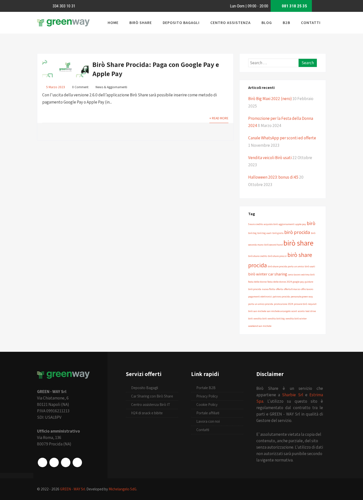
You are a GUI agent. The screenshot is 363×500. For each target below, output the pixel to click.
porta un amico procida (260, 304)
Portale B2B (206, 387)
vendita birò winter (296, 318)
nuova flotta (268, 289)
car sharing (277, 274)
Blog (267, 22)
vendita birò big (276, 318)
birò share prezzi (277, 256)
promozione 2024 (283, 304)
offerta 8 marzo (292, 289)
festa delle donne (257, 281)
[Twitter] (77, 462)
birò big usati (264, 233)
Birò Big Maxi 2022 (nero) (270, 98)
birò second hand (273, 244)
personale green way (302, 296)
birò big (252, 233)
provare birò (300, 304)
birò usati (310, 266)
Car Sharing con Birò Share (152, 396)
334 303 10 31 (63, 5)
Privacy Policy (207, 396)
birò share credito (257, 256)
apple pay (300, 224)
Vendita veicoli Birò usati (270, 157)
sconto (301, 311)
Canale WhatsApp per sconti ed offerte (282, 138)
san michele (259, 311)
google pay (298, 281)
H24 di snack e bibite (147, 413)
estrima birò (308, 274)
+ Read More (218, 118)
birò (311, 223)
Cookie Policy (207, 404)
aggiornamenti (287, 224)
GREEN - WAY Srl (72, 489)
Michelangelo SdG (122, 489)
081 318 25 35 (294, 5)
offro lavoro (307, 289)
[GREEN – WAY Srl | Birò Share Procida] (63, 26)
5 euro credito (255, 224)
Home (113, 22)
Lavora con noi (208, 421)
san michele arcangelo (279, 311)
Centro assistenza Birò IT (150, 404)
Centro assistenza (230, 22)
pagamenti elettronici (260, 296)
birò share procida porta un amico (286, 266)
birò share (298, 243)
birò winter (257, 274)
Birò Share (140, 22)
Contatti (311, 22)
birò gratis (277, 233)
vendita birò (260, 318)
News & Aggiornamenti (111, 87)
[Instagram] (54, 462)
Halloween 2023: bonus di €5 (273, 177)
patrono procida (281, 296)
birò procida (297, 232)
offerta (279, 289)
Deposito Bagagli (181, 22)
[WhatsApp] (65, 462)
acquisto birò (271, 224)
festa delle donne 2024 (279, 281)
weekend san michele (259, 326)
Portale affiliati (207, 413)
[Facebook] (42, 462)
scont (294, 311)
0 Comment (80, 87)
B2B (286, 22)
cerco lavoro (294, 274)
